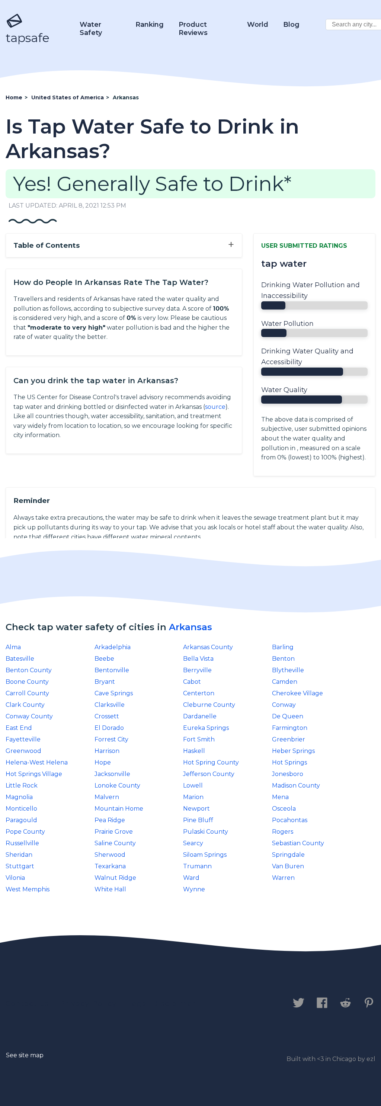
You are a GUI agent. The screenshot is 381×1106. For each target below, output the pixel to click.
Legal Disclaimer (162, 1004)
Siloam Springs (205, 854)
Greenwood (23, 750)
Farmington (289, 727)
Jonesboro (287, 774)
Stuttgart (20, 866)
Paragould (21, 820)
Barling (283, 647)
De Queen (287, 716)
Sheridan (19, 854)
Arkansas (190, 627)
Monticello (21, 808)
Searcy (193, 843)
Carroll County (27, 693)
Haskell (194, 750)
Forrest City (111, 739)
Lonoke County (117, 785)
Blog (291, 24)
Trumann (197, 866)
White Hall (110, 889)
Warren (283, 877)
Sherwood (110, 854)
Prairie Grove (114, 831)
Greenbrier (288, 739)
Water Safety (91, 28)
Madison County (296, 785)
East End (19, 727)
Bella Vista (198, 658)
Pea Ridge (110, 820)
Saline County (115, 843)
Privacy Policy (88, 1004)
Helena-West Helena (37, 762)
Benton (283, 658)
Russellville (22, 843)
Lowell (193, 785)
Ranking (149, 24)
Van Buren (288, 866)
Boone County (27, 681)
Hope (103, 762)
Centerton (198, 693)
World (257, 24)
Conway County (29, 716)
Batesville (20, 658)
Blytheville (288, 670)
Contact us (27, 1004)
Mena (280, 797)
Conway (284, 704)
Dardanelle (200, 716)
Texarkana (110, 866)
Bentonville (112, 670)
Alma (13, 647)
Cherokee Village (297, 693)
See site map (25, 1055)
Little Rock (22, 785)
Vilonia (15, 877)
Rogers (282, 831)
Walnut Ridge (115, 877)
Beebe (104, 658)
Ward (191, 877)
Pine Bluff (198, 820)
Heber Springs (293, 750)
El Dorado (109, 727)
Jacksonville (112, 774)
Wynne (194, 889)
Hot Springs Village (34, 774)
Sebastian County (298, 843)
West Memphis (27, 889)
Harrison (107, 750)
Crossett (107, 716)
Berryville (197, 670)
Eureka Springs (206, 727)
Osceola (284, 808)
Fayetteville (23, 739)
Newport (196, 808)
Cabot (192, 681)
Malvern (107, 797)
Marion (193, 797)
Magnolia (19, 797)
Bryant (105, 681)
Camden (284, 681)
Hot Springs (289, 762)
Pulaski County (205, 831)
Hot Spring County (211, 762)
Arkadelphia (113, 647)
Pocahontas (289, 820)
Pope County (25, 831)
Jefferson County (208, 774)
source (215, 406)
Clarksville (110, 704)
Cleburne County (209, 704)
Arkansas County (208, 647)
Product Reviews (193, 28)
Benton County (29, 670)
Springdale (288, 854)
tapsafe (27, 38)
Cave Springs (114, 693)
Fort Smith (199, 739)
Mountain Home (119, 808)
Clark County (25, 704)
